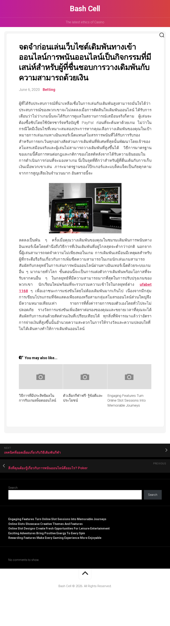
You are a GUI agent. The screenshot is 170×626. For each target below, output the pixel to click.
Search (13, 487)
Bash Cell (85, 8)
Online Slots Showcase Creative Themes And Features (45, 524)
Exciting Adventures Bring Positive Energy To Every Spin (46, 533)
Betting (49, 89)
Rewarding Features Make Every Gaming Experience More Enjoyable (54, 537)
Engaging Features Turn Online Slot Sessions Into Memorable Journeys (126, 400)
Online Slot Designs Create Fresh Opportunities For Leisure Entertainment (59, 528)
